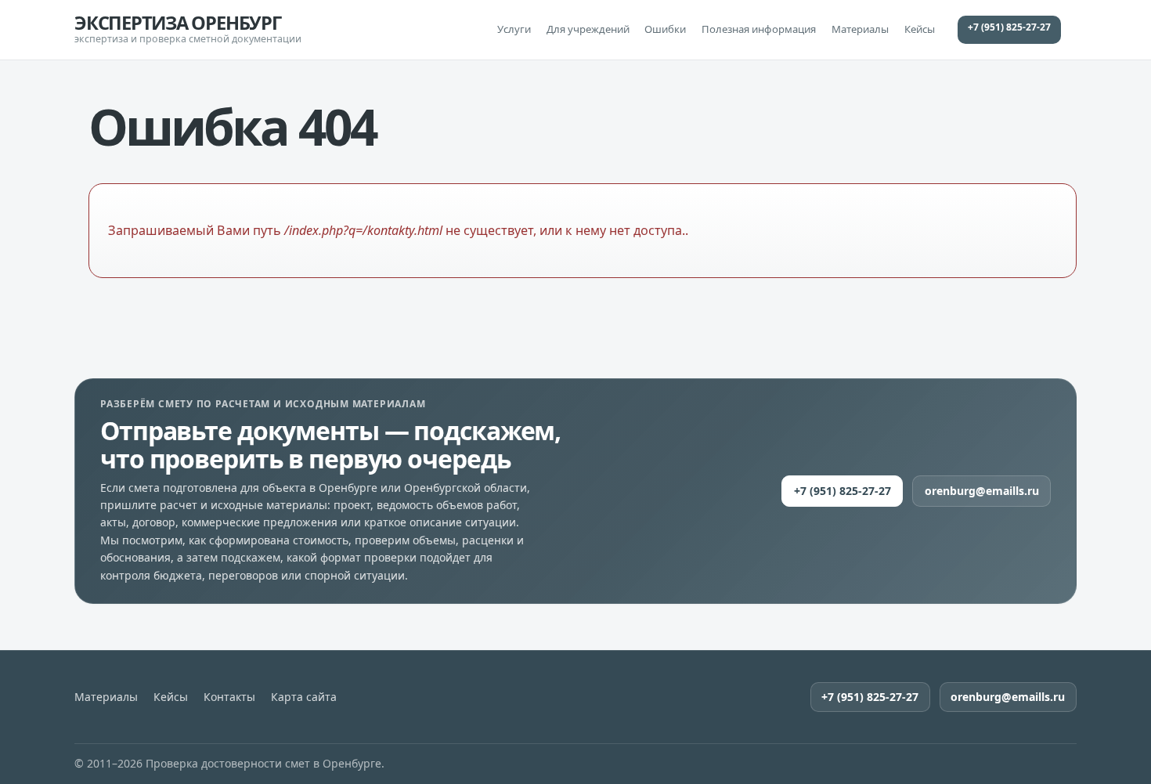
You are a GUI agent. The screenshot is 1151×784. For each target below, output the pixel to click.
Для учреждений (588, 29)
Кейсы (919, 29)
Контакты (229, 697)
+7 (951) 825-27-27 (1009, 27)
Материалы (860, 29)
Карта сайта (304, 697)
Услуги (514, 29)
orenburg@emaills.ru (982, 490)
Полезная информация (759, 29)
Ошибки (665, 29)
